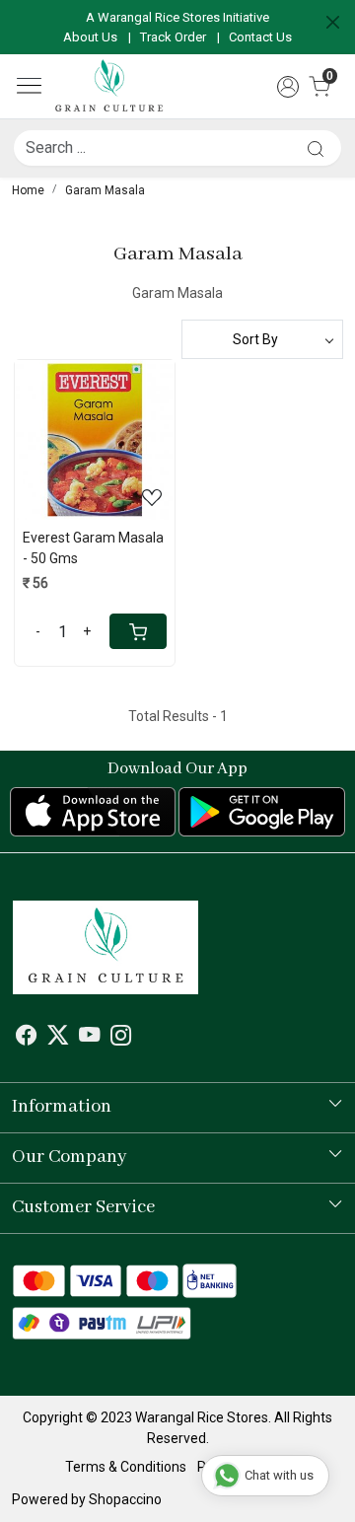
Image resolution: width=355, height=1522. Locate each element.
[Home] (109, 86)
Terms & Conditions (125, 1467)
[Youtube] (89, 1038)
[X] (57, 1038)
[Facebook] (26, 1038)
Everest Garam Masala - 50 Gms (93, 548)
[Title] (315, 148)
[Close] (333, 22)
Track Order (173, 37)
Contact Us (260, 37)
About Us (90, 37)
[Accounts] (288, 87)
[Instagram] (120, 1038)
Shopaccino (125, 1499)
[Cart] (138, 631)
